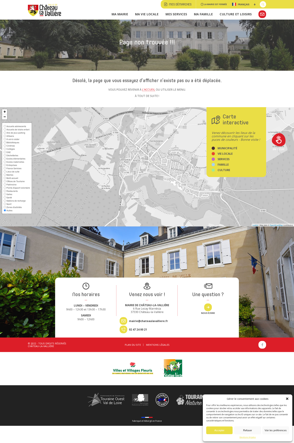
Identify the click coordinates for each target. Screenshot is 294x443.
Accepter (219, 430)
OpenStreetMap (276, 225)
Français (243, 4)
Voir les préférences (276, 430)
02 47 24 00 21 (138, 329)
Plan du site (133, 344)
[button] (287, 398)
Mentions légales (248, 437)
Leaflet (255, 225)
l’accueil (148, 89)
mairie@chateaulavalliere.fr (148, 321)
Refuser (247, 430)
